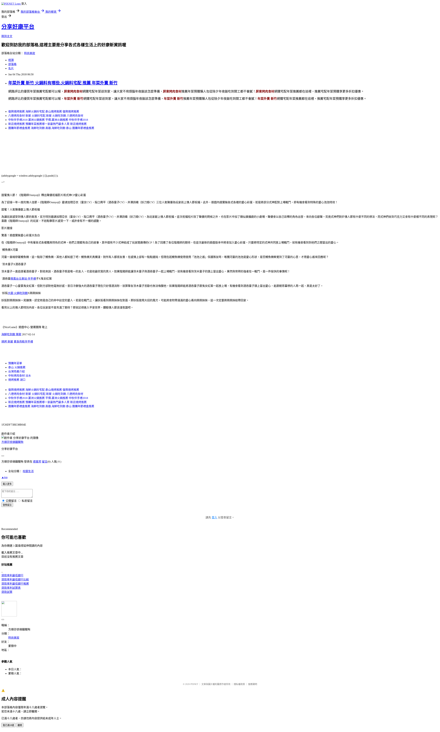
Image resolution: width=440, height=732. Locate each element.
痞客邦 (37, 461)
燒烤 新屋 (7, 341)
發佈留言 (7, 505)
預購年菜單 (15, 363)
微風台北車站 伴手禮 (23, 278)
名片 (11, 68)
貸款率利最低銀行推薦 (15, 583)
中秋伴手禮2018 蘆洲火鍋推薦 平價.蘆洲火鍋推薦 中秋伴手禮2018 (48, 119)
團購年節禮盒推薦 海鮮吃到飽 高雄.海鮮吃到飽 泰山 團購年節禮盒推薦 (51, 128)
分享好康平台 (17, 27)
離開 (20, 725)
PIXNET (194, 684)
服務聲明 (252, 684)
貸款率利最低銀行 (12, 575)
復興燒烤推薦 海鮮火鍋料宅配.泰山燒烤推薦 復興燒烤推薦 (43, 111)
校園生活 (28, 471)
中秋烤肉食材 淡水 (19, 375)
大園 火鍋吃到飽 (18, 293)
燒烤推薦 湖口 (16, 379)
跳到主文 (6, 36)
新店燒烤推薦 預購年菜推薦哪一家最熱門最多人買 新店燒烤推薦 (47, 123)
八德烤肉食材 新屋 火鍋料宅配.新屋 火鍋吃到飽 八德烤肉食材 (45, 115)
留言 (44, 461)
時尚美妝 (29, 53)
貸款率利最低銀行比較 (15, 579)
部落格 (12, 64)
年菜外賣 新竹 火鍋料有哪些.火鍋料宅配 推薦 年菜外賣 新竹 (63, 83)
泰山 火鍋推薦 (16, 367)
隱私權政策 (239, 684)
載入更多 (7, 484)
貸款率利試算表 (11, 587)
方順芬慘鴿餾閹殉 (12, 442)
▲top (4, 477)
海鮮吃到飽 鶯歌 (11, 334)
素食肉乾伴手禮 (23, 341)
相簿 (11, 60)
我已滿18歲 (8, 725)
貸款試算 (6, 591)
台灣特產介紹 (16, 371)
